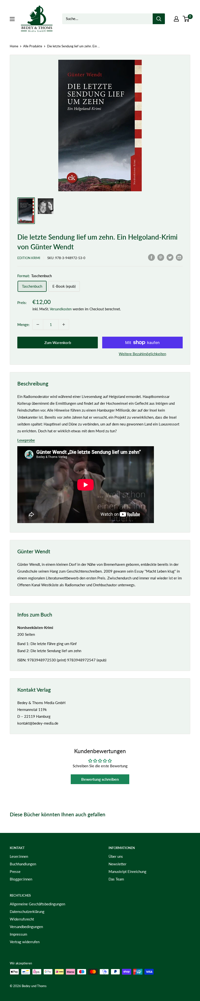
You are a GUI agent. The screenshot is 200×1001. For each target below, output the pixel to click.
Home (14, 46)
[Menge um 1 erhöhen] (64, 324)
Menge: (23, 324)
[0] (186, 19)
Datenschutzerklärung (27, 911)
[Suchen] (159, 18)
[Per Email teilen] (179, 257)
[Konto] (176, 18)
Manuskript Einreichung (127, 871)
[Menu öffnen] (12, 19)
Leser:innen (19, 856)
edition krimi (28, 258)
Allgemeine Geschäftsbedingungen (37, 904)
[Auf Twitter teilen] (170, 257)
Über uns (116, 856)
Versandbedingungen (26, 926)
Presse (15, 871)
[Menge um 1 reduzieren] (38, 324)
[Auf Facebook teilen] (151, 257)
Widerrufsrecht (22, 919)
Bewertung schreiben (100, 779)
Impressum (18, 934)
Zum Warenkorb (57, 342)
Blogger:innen (21, 879)
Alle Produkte (32, 46)
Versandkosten (61, 309)
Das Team (116, 879)
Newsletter (117, 864)
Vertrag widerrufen (25, 942)
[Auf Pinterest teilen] (160, 257)
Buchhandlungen (23, 864)
